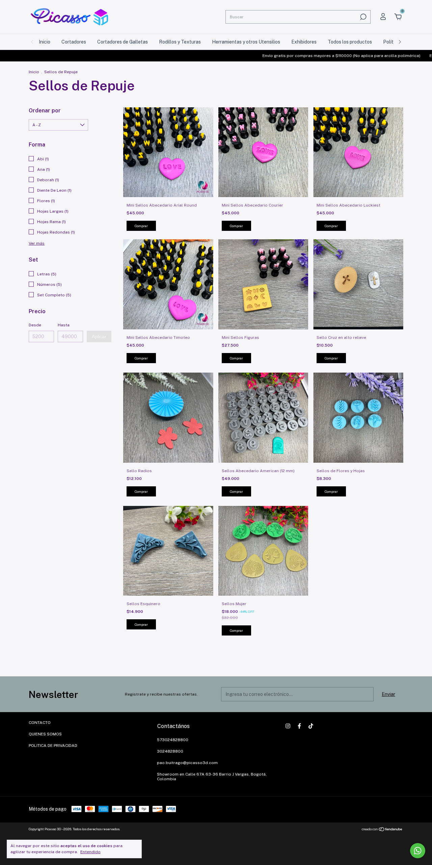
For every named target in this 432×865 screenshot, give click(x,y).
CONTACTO (40, 722)
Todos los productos (350, 42)
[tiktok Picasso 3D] (311, 726)
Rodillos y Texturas (180, 42)
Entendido (90, 851)
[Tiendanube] (382, 830)
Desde (35, 325)
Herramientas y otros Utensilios (246, 42)
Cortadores (73, 42)
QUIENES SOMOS (45, 734)
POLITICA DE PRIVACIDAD (53, 745)
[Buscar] (362, 17)
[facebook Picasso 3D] (299, 726)
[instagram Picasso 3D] (288, 726)
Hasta (64, 325)
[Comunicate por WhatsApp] (417, 850)
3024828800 (170, 751)
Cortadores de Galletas (122, 42)
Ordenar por (45, 110)
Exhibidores (304, 42)
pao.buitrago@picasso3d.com (187, 762)
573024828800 (172, 739)
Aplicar (99, 336)
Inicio (44, 42)
